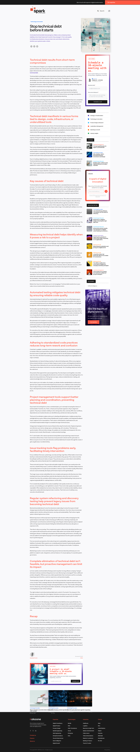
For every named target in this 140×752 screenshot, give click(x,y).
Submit (94, 378)
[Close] (96, 364)
